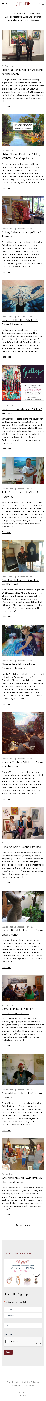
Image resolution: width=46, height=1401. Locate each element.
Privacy (23, 1395)
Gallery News (34, 13)
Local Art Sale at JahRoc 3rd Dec (21, 847)
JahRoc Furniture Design (18, 20)
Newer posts (23, 1225)
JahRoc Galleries (31, 1382)
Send (8, 1352)
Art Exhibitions (19, 13)
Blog (8, 13)
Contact (23, 1392)
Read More (6, 107)
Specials (35, 20)
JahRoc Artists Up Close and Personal (23, 17)
